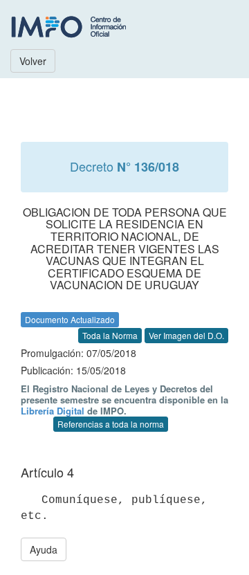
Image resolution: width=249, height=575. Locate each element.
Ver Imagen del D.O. (186, 335)
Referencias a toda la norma (110, 424)
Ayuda (43, 549)
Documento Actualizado (70, 319)
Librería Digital (52, 410)
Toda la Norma (110, 335)
